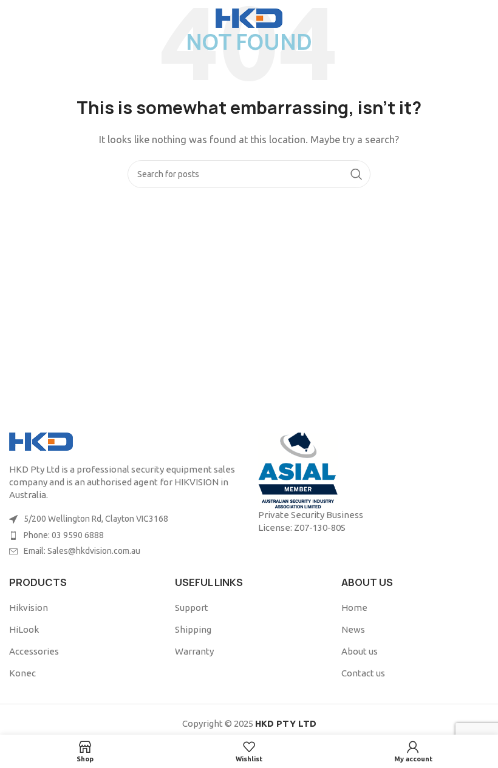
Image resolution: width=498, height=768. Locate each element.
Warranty (194, 651)
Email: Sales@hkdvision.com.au (82, 551)
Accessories (34, 651)
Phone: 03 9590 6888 (64, 535)
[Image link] (41, 441)
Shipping (193, 629)
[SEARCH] (356, 174)
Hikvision (28, 607)
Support (191, 607)
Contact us (363, 673)
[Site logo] (249, 17)
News (353, 629)
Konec (22, 673)
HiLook (24, 629)
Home (354, 607)
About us (359, 651)
